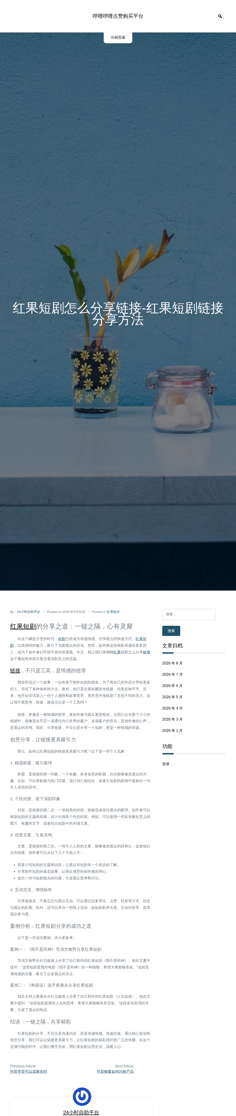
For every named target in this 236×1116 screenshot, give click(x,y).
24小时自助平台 (28, 612)
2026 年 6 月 (172, 686)
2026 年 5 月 (172, 697)
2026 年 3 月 (172, 719)
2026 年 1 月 (172, 731)
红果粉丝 (112, 612)
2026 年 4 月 (172, 708)
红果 (16, 626)
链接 (146, 652)
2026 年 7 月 (172, 674)
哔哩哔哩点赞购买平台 (118, 16)
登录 (166, 764)
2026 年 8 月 (172, 663)
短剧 (29, 626)
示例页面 (118, 37)
